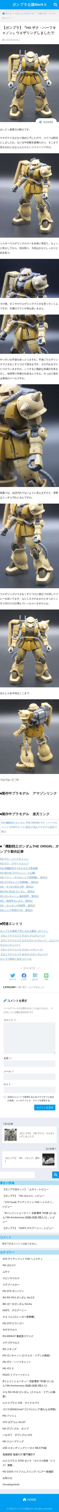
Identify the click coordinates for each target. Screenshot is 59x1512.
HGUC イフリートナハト (16, 1375)
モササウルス (10, 1329)
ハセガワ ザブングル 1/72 (17, 1435)
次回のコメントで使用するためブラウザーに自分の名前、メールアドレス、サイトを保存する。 (30, 1099)
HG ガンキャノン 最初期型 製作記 (19, 896)
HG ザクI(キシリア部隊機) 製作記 (19, 882)
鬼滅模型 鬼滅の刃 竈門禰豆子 (19, 1454)
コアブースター (11, 1284)
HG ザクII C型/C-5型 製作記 (17, 887)
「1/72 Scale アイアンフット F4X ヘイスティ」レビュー (28, 1204)
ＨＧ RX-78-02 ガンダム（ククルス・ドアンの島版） (29, 1394)
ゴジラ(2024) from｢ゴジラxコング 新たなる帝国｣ (29, 1409)
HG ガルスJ (9, 1265)
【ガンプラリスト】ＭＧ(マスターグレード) (24, 954)
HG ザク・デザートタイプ (14, 863)
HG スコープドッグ (13, 1441)
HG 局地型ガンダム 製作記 (16, 901)
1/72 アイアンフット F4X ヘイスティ (23, 1259)
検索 (55, 1174)
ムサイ (6, 1271)
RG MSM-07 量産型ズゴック (18, 1336)
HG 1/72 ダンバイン (13, 1291)
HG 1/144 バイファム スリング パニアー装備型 (28, 1471)
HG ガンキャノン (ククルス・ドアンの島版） (27, 1355)
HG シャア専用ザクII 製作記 (16, 910)
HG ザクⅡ (8, 1368)
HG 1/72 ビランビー (13, 1323)
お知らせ (7, 1478)
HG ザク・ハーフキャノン (14, 859)
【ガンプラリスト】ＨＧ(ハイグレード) (21, 949)
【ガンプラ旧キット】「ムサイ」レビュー (26, 1189)
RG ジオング (9, 1349)
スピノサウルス (11, 1278)
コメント (10, 1020)
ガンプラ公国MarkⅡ (29, 4)
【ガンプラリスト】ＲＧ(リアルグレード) (22, 935)
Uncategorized (11, 1484)
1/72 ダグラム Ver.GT (14, 1422)
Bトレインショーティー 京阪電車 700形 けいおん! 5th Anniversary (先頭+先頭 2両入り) (28, 1383)
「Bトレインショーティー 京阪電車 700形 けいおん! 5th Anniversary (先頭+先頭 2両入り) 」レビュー (29, 1217)
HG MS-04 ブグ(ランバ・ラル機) (17, 873)
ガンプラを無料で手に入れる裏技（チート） (24, 931)
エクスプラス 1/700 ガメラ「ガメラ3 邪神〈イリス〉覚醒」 (29, 1462)
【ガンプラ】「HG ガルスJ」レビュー (23, 1196)
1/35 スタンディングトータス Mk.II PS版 (25, 1448)
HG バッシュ (9, 1415)
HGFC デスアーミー (14, 1310)
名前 (7, 1058)
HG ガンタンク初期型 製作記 (17, 905)
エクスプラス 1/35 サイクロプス (21, 1403)
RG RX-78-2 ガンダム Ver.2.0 (18, 1297)
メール (9, 1071)
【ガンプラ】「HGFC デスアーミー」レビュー (28, 1228)
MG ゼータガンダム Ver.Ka (17, 1304)
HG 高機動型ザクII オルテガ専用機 (19, 868)
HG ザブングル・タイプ (16, 1428)
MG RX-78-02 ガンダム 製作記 (17, 891)
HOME (31, 1499)
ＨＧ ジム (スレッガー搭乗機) (18, 1317)
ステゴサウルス (11, 1342)
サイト (7, 1084)
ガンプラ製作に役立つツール (15, 959)
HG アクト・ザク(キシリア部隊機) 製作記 (24, 877)
